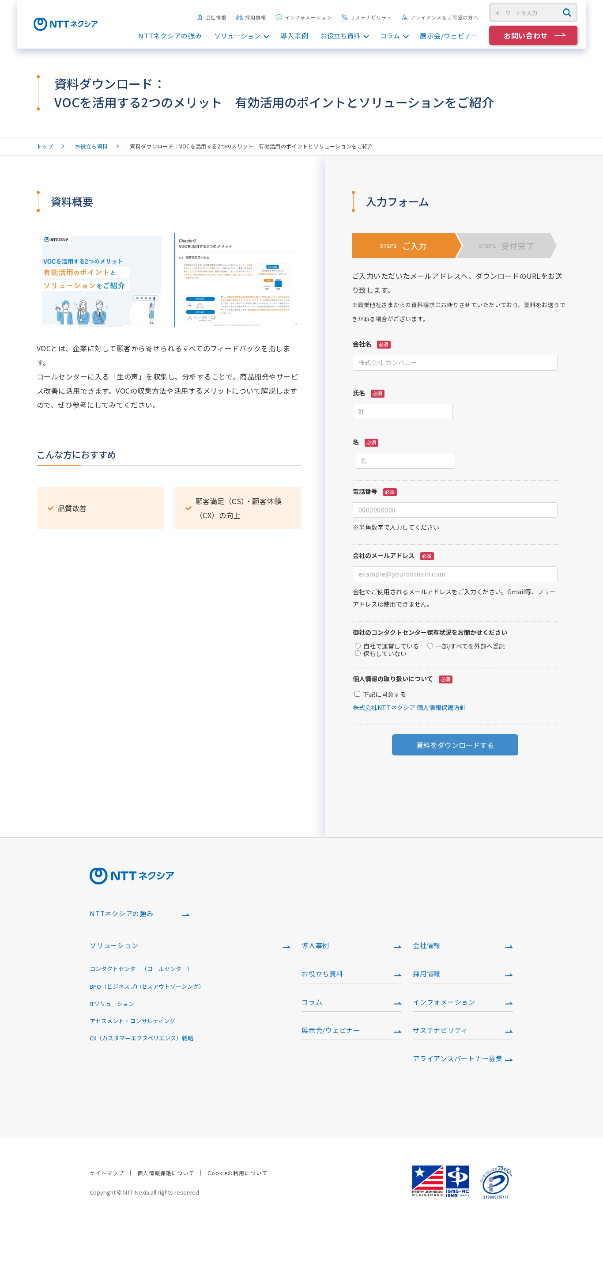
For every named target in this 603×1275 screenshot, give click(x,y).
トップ (45, 146)
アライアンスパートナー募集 (458, 1058)
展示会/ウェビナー (449, 35)
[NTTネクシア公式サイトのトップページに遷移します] (66, 27)
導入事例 (294, 35)
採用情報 (255, 17)
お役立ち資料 (340, 35)
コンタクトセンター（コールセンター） (141, 968)
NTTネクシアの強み (170, 35)
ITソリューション (112, 1003)
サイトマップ (107, 1172)
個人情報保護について (166, 1172)
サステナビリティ (371, 17)
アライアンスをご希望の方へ (445, 17)
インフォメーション (308, 17)
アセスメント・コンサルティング (132, 1021)
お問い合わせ (526, 35)
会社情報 (216, 17)
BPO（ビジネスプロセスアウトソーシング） (147, 986)
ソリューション (237, 35)
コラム (390, 35)
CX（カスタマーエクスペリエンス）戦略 (141, 1038)
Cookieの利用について (237, 1172)
